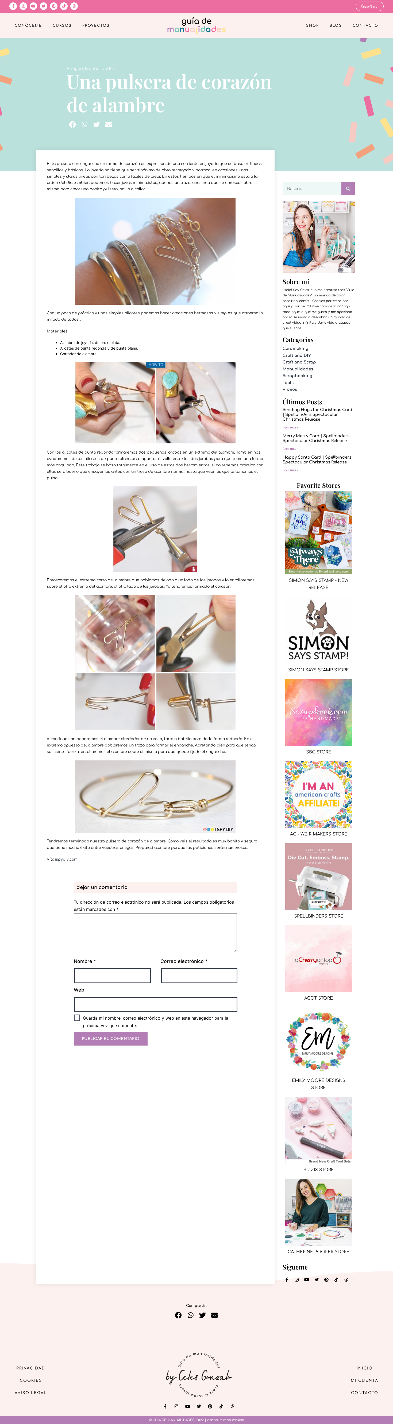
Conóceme (28, 26)
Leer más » (291, 427)
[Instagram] (23, 6)
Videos (290, 389)
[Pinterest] (53, 6)
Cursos (62, 26)
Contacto (365, 26)
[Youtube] (33, 6)
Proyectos (96, 26)
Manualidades (100, 69)
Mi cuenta (364, 1381)
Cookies (31, 1381)
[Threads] (74, 6)
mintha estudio (231, 1420)
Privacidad (30, 1368)
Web (79, 990)
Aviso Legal (31, 1393)
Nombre (85, 961)
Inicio (365, 1368)
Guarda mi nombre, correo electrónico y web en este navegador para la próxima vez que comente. (155, 1021)
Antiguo (75, 69)
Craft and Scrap (299, 362)
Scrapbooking (297, 376)
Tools (288, 383)
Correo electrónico (183, 961)
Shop (312, 26)
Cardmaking (295, 348)
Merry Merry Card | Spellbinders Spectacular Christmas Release (316, 438)
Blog (336, 26)
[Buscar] (348, 188)
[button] (73, 124)
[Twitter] (43, 6)
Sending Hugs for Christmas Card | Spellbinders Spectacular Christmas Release (317, 415)
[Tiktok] (64, 6)
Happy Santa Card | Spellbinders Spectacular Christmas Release (317, 460)
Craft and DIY (297, 355)
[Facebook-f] (13, 6)
